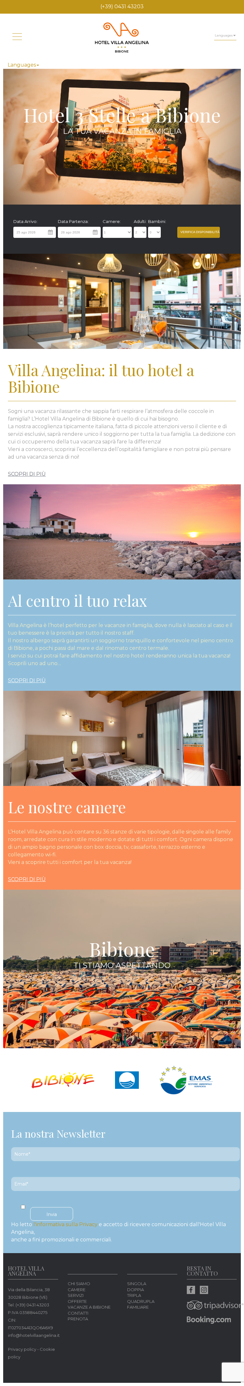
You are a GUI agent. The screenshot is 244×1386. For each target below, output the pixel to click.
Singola (136, 1283)
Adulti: (140, 221)
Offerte (77, 1301)
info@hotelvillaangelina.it (34, 1335)
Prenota (78, 1318)
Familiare (138, 1307)
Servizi (76, 1295)
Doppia (135, 1289)
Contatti (78, 1313)
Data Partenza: (73, 221)
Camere (76, 1289)
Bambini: (154, 221)
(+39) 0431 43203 (122, 6)
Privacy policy (22, 1349)
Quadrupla (140, 1301)
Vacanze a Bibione (89, 1307)
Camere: (112, 221)
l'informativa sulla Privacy (65, 1224)
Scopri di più (27, 474)
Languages (22, 65)
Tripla (134, 1295)
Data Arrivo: (25, 221)
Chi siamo (79, 1283)
